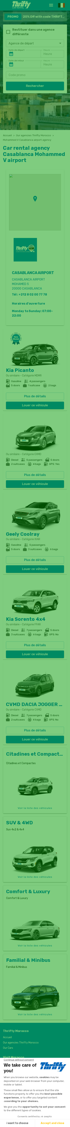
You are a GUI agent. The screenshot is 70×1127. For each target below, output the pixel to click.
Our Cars (8, 1047)
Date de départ (16, 50)
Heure (46, 50)
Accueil (7, 135)
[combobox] (35, 43)
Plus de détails (35, 396)
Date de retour (16, 60)
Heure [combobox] (47, 54)
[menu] (51, 5)
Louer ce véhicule (35, 405)
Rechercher (35, 86)
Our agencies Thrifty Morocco (33, 135)
